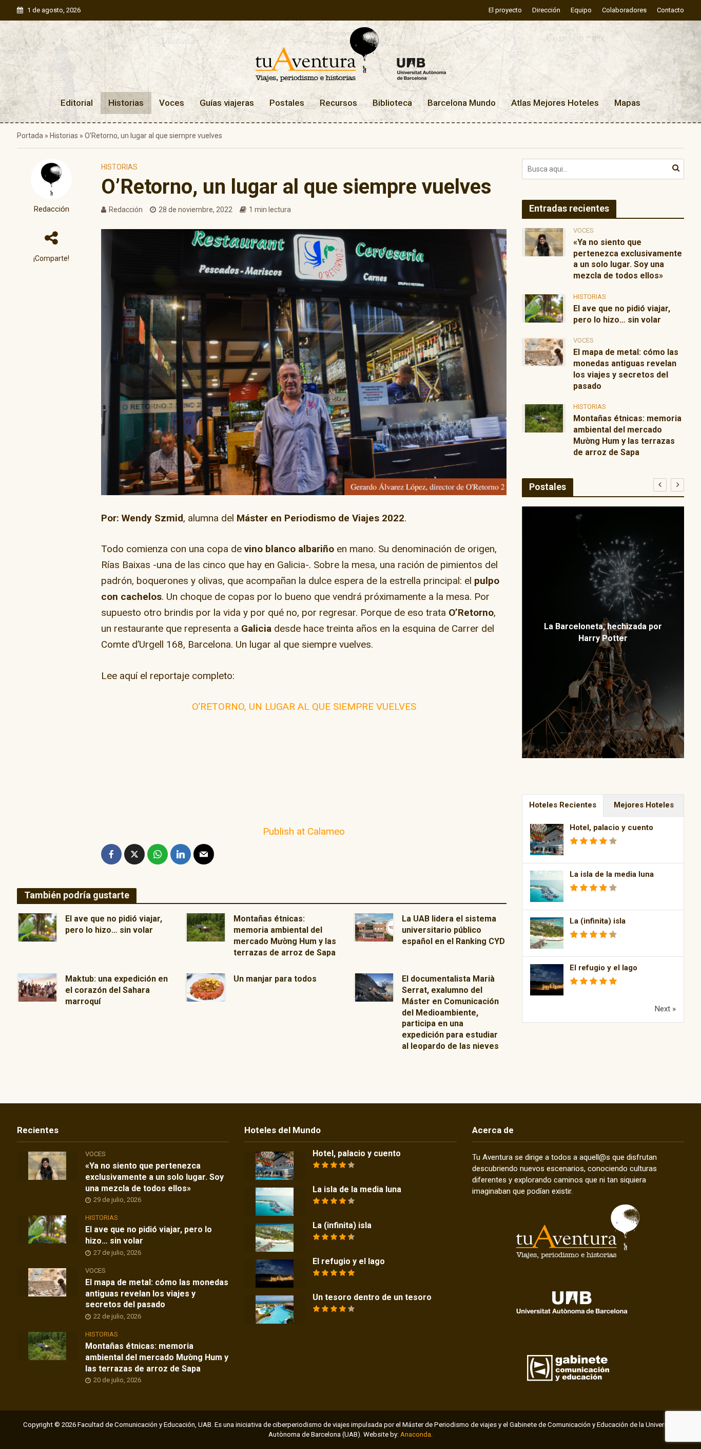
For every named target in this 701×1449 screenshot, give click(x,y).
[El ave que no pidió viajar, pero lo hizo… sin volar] (37, 927)
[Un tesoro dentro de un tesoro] (275, 1309)
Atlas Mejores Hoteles (555, 103)
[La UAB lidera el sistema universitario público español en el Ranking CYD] (374, 927)
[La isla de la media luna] (275, 1201)
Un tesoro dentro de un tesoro (372, 1297)
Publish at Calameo (304, 831)
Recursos (338, 103)
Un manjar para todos (275, 979)
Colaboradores (624, 10)
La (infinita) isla (598, 921)
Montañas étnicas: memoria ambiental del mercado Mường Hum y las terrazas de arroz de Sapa (284, 935)
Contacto (670, 10)
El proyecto (505, 10)
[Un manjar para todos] (206, 987)
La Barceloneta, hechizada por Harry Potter (603, 632)
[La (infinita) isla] (275, 1237)
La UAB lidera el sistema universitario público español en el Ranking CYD (453, 930)
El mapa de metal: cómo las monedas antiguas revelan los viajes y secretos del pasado (625, 368)
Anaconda (415, 1434)
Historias (126, 103)
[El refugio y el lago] (275, 1273)
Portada (30, 135)
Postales (286, 103)
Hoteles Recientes (562, 805)
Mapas (627, 103)
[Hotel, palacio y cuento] (275, 1165)
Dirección (546, 10)
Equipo (581, 10)
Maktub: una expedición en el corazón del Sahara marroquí (116, 990)
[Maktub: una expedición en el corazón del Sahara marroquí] (37, 987)
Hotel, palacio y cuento (611, 827)
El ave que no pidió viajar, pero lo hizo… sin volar (113, 924)
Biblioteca (392, 103)
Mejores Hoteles (644, 805)
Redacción (51, 209)
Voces (171, 103)
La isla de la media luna (612, 874)
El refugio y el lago (603, 967)
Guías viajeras (227, 103)
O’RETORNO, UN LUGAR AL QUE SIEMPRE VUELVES (304, 706)
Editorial (77, 103)
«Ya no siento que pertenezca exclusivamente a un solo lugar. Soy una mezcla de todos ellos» (627, 258)
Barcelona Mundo (461, 103)
